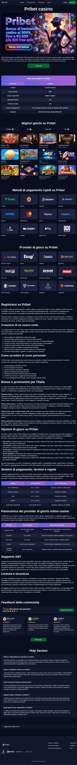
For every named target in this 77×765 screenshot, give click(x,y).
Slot (66, 129)
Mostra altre (38, 639)
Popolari (9, 129)
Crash (47, 129)
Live (28, 129)
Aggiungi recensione (66, 610)
